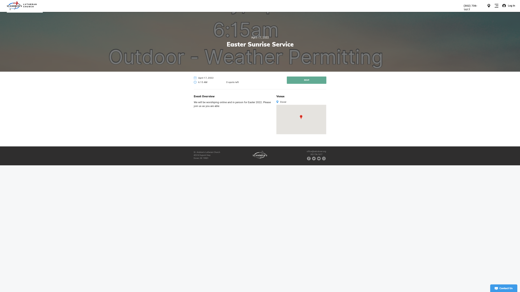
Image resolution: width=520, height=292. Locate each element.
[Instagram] (324, 158)
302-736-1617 (316, 154)
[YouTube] (319, 158)
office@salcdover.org (316, 151)
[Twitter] (314, 158)
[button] (496, 6)
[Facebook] (309, 158)
